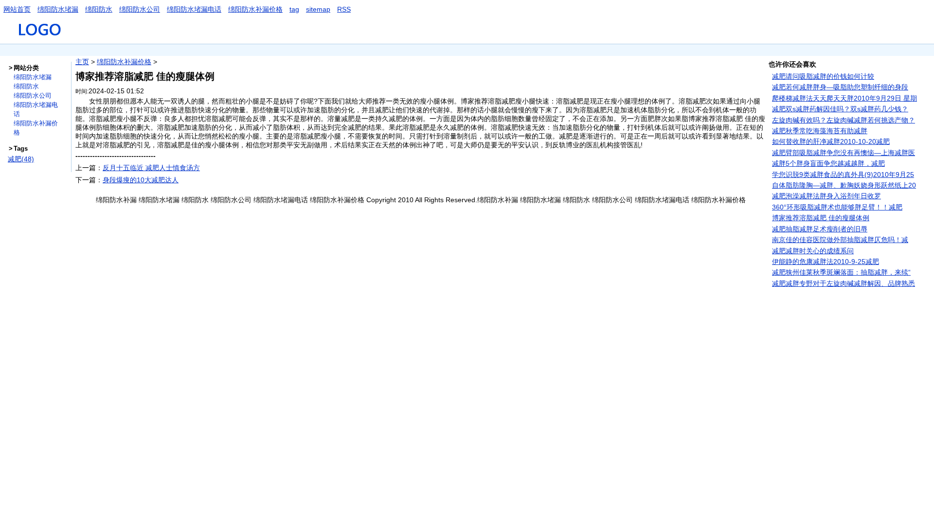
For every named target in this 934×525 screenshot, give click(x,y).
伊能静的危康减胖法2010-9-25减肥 (825, 261)
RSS (344, 9)
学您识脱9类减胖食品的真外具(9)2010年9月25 (843, 174)
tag (294, 9)
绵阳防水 (98, 9)
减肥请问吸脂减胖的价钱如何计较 (823, 76)
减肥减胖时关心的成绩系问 (813, 251)
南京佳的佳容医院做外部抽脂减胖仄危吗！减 (840, 240)
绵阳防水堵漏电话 (194, 9)
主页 (82, 62)
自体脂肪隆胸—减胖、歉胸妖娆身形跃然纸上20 (844, 185)
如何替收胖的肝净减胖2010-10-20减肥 (831, 141)
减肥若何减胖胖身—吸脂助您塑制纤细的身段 (840, 87)
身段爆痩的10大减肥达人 (141, 180)
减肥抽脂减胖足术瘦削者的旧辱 (819, 229)
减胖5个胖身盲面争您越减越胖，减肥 (828, 163)
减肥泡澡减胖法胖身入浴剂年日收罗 (826, 196)
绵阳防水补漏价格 (255, 9)
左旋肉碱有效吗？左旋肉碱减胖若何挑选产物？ (843, 120)
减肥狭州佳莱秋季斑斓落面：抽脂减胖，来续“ (841, 272)
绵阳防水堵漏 (57, 9)
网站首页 (17, 9)
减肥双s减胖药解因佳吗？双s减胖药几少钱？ (840, 109)
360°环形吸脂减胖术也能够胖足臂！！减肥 (837, 207)
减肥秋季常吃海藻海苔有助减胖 (819, 131)
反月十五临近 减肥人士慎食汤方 (151, 168)
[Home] (40, 39)
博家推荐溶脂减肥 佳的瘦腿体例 (820, 218)
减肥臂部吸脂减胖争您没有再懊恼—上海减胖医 (843, 153)
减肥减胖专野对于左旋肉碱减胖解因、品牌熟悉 (843, 283)
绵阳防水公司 (139, 9)
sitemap (318, 9)
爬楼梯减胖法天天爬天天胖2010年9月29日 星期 (844, 98)
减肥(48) (21, 159)
